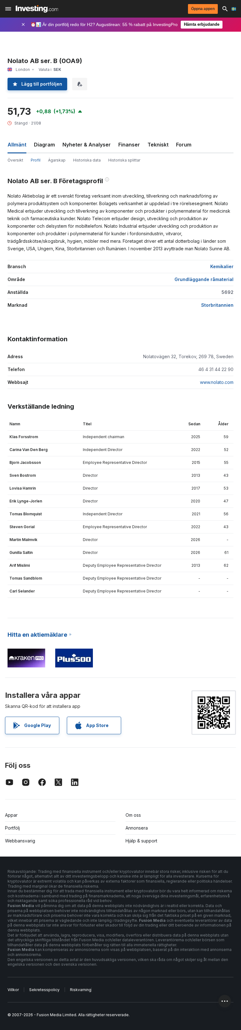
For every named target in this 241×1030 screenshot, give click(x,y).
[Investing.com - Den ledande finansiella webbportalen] (37, 9)
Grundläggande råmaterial (203, 279)
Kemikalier (221, 266)
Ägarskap (57, 160)
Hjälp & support (141, 840)
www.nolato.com (216, 382)
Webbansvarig (20, 840)
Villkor (13, 989)
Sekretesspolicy (44, 989)
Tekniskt (158, 144)
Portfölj (12, 828)
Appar (11, 815)
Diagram (44, 144)
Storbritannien (217, 305)
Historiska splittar (124, 160)
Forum (183, 144)
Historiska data (87, 160)
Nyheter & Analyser (86, 144)
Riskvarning (80, 989)
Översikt (15, 160)
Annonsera (137, 828)
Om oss (133, 815)
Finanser (129, 144)
